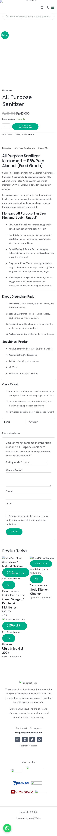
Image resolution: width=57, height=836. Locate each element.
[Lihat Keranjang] (42, 7)
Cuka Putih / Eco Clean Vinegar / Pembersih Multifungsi (13, 601)
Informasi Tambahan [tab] (24, 148)
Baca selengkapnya (15, 572)
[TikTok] (32, 739)
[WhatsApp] (39, 739)
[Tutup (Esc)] (37, 828)
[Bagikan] (27, 828)
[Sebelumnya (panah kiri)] (5, 833)
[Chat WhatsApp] (7, 828)
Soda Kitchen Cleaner (39, 591)
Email (9, 503)
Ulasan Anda (14, 470)
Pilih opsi (41, 564)
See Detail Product (11, 578)
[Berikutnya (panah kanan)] (16, 833)
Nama (9, 491)
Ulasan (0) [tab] (43, 148)
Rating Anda (14, 462)
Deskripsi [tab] (6, 148)
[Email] (17, 739)
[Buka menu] (52, 7)
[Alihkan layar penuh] (16, 828)
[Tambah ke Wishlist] (8, 585)
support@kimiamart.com (28, 732)
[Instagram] (25, 739)
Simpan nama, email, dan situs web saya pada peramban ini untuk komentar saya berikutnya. (27, 520)
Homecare (7, 90)
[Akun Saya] (47, 7)
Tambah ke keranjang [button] (13, 626)
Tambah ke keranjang (25, 127)
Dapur (5, 591)
